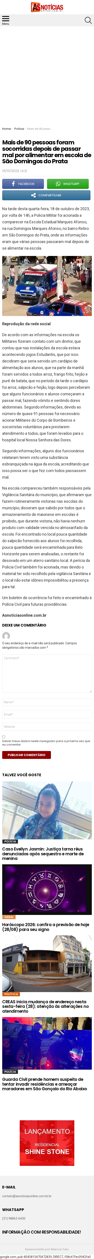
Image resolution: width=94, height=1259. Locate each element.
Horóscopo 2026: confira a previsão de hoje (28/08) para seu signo (45, 927)
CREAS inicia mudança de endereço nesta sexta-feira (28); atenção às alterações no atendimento (45, 1006)
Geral (9, 917)
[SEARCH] (88, 20)
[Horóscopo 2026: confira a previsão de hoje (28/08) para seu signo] (47, 889)
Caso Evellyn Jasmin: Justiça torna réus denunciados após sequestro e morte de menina (43, 853)
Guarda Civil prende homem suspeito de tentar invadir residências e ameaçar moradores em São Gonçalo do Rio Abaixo (44, 1084)
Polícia (10, 841)
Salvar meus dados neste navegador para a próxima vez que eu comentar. (46, 742)
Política (11, 994)
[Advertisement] (47, 75)
